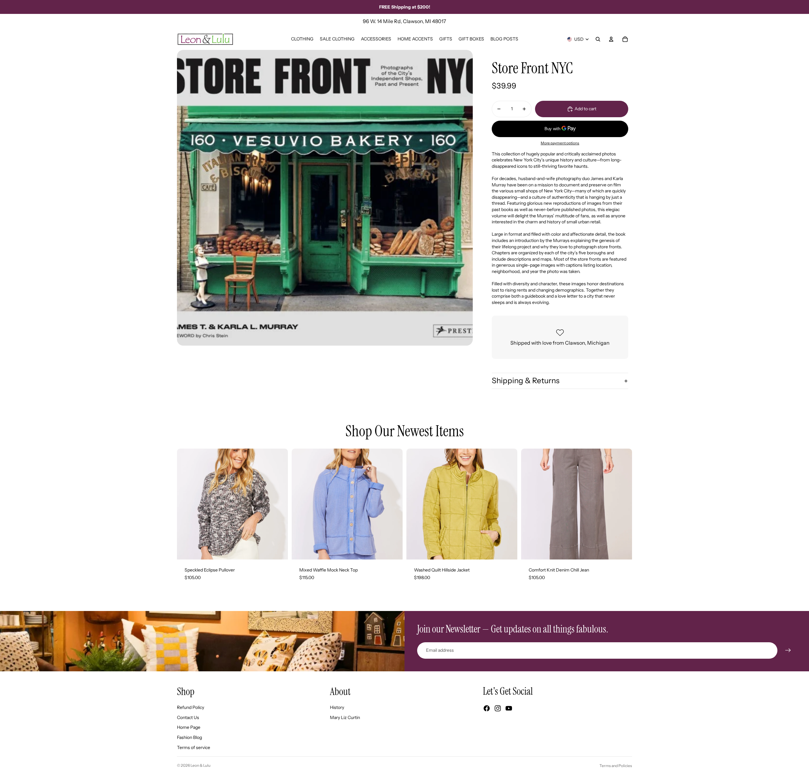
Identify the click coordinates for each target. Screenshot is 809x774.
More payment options (560, 143)
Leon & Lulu (200, 765)
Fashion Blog (189, 737)
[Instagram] (498, 708)
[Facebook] (486, 708)
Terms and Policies (615, 765)
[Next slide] (278, 504)
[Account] (611, 39)
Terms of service (193, 747)
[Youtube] (509, 708)
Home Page (188, 727)
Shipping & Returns (525, 380)
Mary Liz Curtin (345, 717)
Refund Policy (190, 707)
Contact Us (188, 717)
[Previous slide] (186, 504)
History (337, 707)
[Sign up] (788, 650)
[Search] (598, 39)
